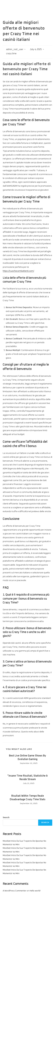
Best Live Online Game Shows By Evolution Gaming (27, 757)
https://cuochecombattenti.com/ (18, 271)
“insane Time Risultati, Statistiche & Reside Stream (27, 777)
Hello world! (35, 891)
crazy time (11, 54)
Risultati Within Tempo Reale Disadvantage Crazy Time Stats (27, 797)
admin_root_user (14, 49)
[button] (49, 6)
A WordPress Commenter (14, 891)
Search (6, 818)
